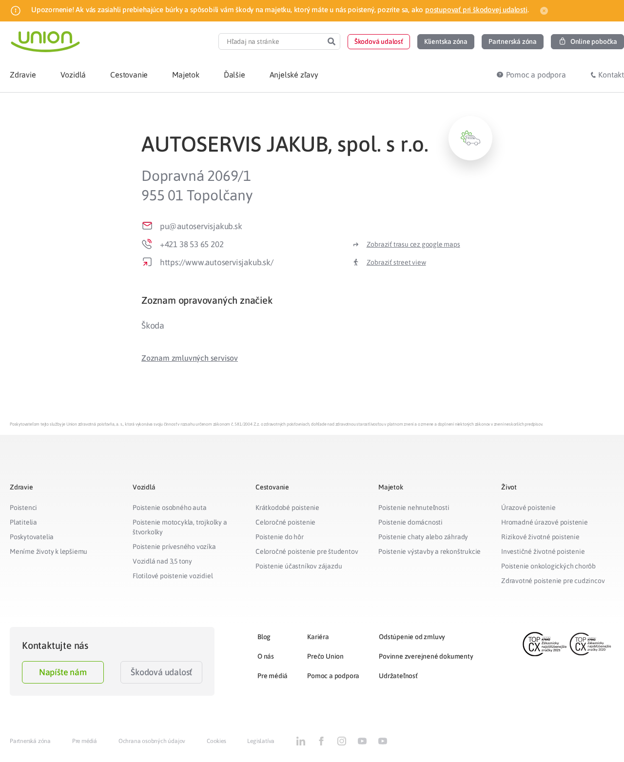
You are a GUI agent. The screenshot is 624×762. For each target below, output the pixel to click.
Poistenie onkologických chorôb (548, 566)
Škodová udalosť (161, 672)
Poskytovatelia (32, 537)
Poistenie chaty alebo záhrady (423, 537)
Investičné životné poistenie (543, 551)
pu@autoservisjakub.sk (201, 226)
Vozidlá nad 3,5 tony (162, 561)
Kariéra (318, 637)
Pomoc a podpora (333, 676)
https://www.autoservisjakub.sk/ (216, 262)
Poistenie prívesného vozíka (174, 546)
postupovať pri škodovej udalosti (476, 9)
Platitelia (23, 522)
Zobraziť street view (396, 262)
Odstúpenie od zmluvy (412, 637)
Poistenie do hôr (279, 537)
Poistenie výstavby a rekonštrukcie (429, 551)
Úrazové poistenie (528, 507)
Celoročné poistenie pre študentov (306, 551)
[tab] (316, 300)
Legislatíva (260, 741)
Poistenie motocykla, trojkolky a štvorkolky (180, 527)
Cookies (216, 741)
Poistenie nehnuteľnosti (413, 507)
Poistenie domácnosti (410, 522)
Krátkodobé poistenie (287, 507)
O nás (265, 656)
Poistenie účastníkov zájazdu (298, 566)
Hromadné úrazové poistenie (544, 522)
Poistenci (23, 507)
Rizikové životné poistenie (540, 537)
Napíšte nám (63, 672)
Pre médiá (272, 676)
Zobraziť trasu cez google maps (413, 244)
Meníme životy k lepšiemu (48, 551)
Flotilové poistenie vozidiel (173, 576)
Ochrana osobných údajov (151, 741)
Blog (264, 637)
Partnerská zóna (30, 741)
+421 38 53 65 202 (192, 244)
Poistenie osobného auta (169, 507)
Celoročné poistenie (285, 522)
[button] (379, 41)
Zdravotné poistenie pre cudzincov (552, 581)
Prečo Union (325, 656)
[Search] (331, 41)
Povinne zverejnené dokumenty (426, 656)
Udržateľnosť (398, 676)
